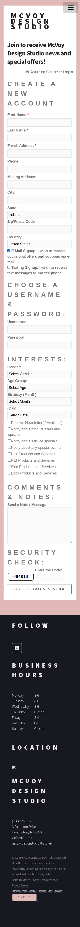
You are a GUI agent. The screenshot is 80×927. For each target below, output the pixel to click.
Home (15, 890)
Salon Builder (19, 880)
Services (23, 890)
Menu (70, 7)
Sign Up (24, 897)
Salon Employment (44, 880)
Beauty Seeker (20, 885)
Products (42, 890)
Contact (58, 890)
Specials (32, 890)
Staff (50, 890)
